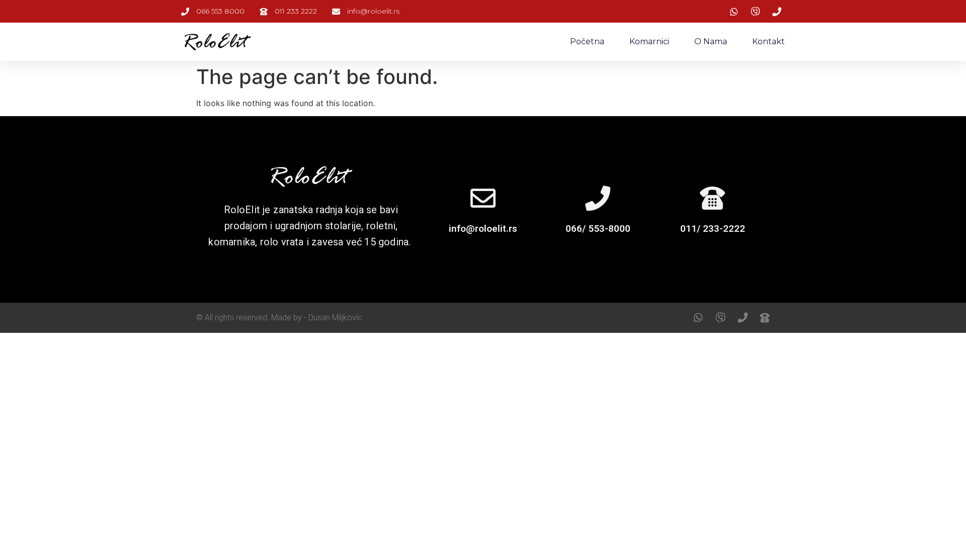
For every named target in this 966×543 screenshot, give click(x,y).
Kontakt (768, 41)
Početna (587, 41)
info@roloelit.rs (483, 228)
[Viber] (720, 318)
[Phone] (743, 318)
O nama (710, 41)
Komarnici (649, 41)
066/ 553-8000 (598, 228)
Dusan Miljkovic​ (335, 317)
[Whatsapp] (698, 318)
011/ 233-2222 (712, 228)
